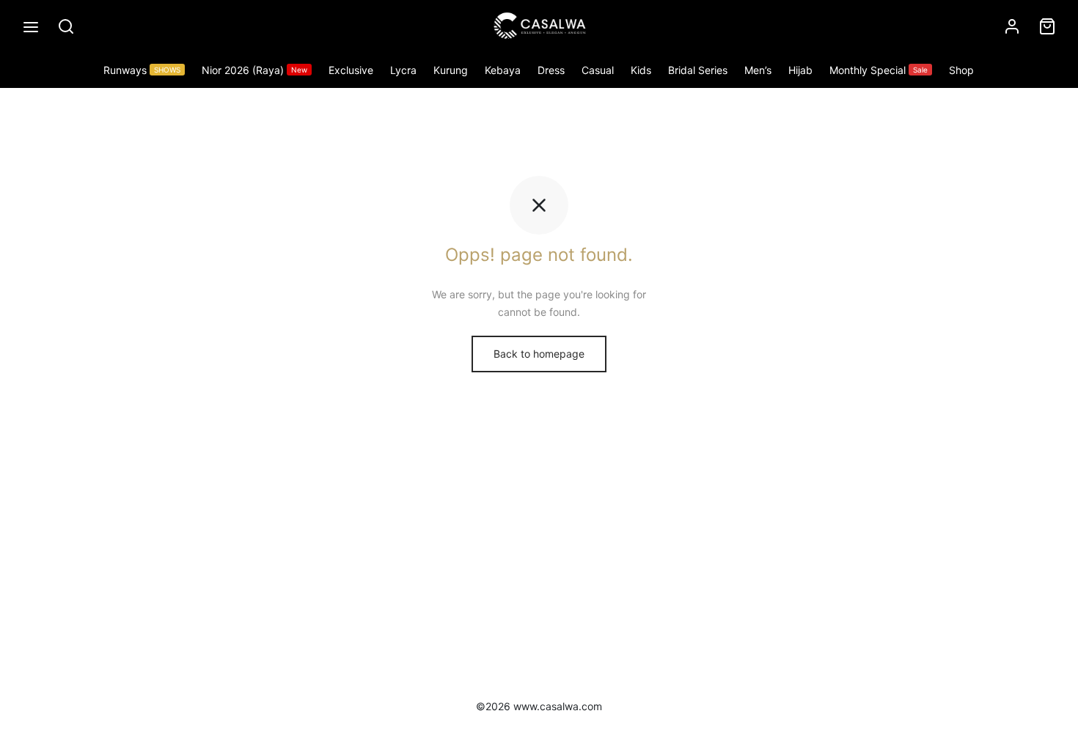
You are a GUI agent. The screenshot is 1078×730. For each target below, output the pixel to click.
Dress (551, 70)
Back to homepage (539, 353)
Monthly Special (878, 70)
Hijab (800, 70)
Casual (598, 70)
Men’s (757, 70)
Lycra (403, 70)
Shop (961, 70)
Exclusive (351, 70)
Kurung (450, 70)
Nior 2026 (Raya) (254, 70)
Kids (641, 70)
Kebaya (503, 70)
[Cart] (1047, 26)
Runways (141, 70)
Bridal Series (697, 70)
